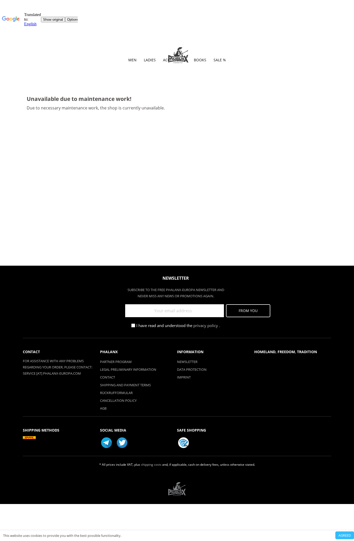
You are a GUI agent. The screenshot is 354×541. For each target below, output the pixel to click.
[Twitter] (122, 442)
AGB (103, 408)
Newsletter (187, 361)
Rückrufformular (116, 392)
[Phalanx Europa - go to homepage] (178, 55)
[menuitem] (132, 61)
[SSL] (183, 442)
